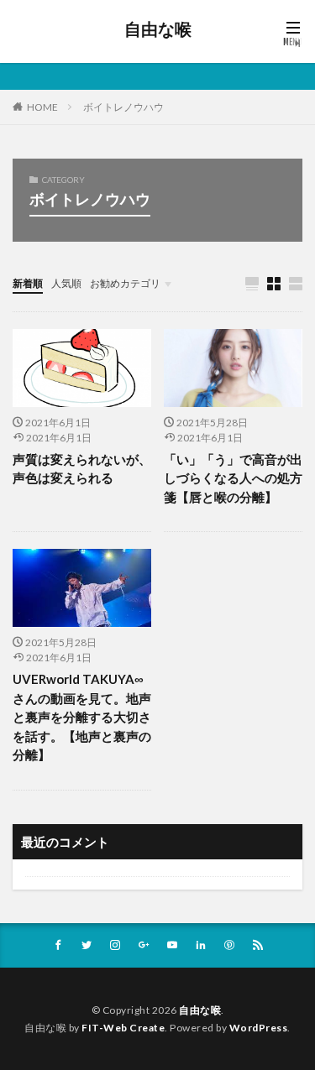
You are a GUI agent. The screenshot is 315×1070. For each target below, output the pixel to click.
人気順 (66, 283)
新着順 (28, 283)
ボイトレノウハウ (123, 107)
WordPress (258, 1027)
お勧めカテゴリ (125, 283)
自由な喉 (158, 29)
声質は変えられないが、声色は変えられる (82, 468)
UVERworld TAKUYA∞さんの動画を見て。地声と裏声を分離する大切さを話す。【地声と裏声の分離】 (82, 716)
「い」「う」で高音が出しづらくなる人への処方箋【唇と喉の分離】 (233, 477)
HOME (42, 107)
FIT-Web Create (123, 1027)
